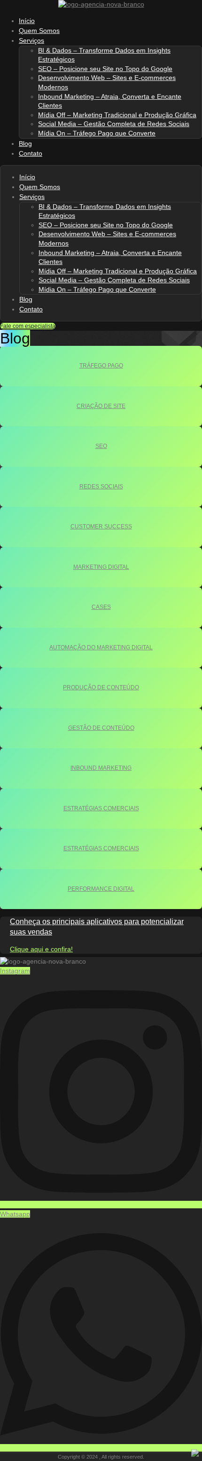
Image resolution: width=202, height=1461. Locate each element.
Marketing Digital (101, 567)
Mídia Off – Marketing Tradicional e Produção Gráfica (117, 115)
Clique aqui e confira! (41, 949)
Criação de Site (101, 406)
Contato (30, 153)
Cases (101, 607)
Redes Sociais (101, 486)
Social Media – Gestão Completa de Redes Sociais (113, 124)
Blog (25, 299)
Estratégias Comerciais (101, 808)
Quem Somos (39, 187)
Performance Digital (101, 889)
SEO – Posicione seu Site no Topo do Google (105, 68)
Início (27, 177)
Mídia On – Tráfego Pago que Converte (96, 133)
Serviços (31, 40)
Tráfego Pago (101, 365)
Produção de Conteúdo (101, 687)
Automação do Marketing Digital (101, 647)
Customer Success (101, 526)
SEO (101, 446)
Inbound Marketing (101, 768)
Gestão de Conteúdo (101, 728)
